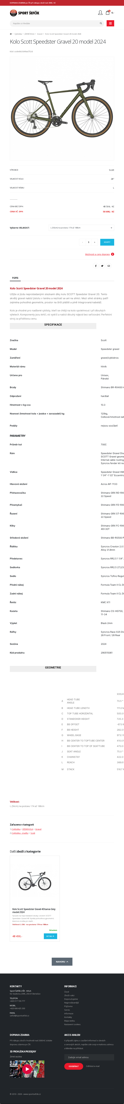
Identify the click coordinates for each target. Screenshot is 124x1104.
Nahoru (61, 961)
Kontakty (68, 1017)
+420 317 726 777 (17, 1001)
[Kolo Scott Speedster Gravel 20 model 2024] (62, 109)
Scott (33, 833)
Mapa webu (69, 1021)
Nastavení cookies (72, 1024)
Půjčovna (68, 1006)
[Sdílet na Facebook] (96, 266)
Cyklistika (18, 34)
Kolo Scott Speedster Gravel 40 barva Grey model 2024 (33, 911)
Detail (49, 936)
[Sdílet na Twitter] (102, 266)
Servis (67, 1010)
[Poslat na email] (109, 266)
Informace (68, 1013)
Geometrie (53, 667)
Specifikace (53, 324)
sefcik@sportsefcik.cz (19, 1015)
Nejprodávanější (71, 1002)
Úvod (66, 992)
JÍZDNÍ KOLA (29, 34)
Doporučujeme (71, 999)
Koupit (107, 242)
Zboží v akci (69, 995)
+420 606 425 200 (17, 1008)
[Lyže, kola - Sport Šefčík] (24, 12)
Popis (15, 277)
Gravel (39, 34)
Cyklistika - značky (20, 833)
